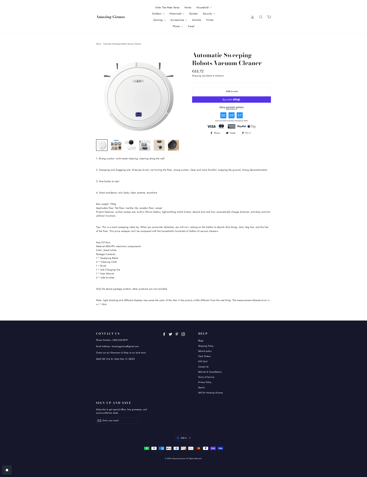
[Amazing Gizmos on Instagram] (183, 334)
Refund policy (205, 351)
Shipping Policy (206, 345)
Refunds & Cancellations (210, 371)
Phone (177, 26)
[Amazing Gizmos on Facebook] (164, 334)
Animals (196, 20)
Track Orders (204, 356)
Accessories (177, 20)
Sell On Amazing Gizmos (210, 392)
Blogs (200, 340)
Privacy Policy (205, 382)
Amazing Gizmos (110, 17)
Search (201, 387)
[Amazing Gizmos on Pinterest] (176, 334)
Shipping (196, 75)
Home (188, 7)
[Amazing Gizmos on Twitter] (170, 334)
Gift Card (202, 361)
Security (208, 13)
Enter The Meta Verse (167, 7)
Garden (193, 13)
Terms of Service (206, 377)
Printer (210, 20)
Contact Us (203, 366)
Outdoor (157, 13)
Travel (191, 26)
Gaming (158, 20)
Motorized (176, 13)
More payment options (231, 107)
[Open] (7, 470)
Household (202, 7)
